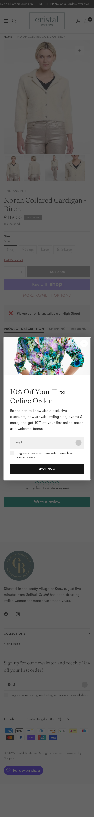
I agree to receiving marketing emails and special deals (46, 455)
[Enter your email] (78, 443)
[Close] (84, 343)
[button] (47, 469)
